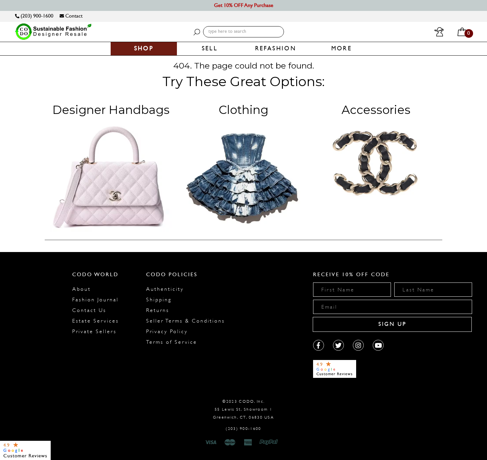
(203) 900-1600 (36, 16)
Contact (73, 16)
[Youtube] (378, 345)
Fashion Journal (95, 300)
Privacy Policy (167, 331)
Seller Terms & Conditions (185, 321)
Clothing (243, 110)
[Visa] (211, 442)
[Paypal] (270, 442)
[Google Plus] (338, 345)
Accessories (376, 110)
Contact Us (89, 310)
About (81, 289)
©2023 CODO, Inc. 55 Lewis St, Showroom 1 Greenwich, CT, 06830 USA (243, 409)
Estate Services (95, 321)
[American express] (248, 442)
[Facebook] (318, 345)
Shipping (159, 300)
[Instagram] (358, 345)
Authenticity (165, 289)
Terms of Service (171, 342)
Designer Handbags (111, 110)
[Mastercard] (230, 442)
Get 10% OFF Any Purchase (243, 5)
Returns (157, 310)
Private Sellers (94, 331)
